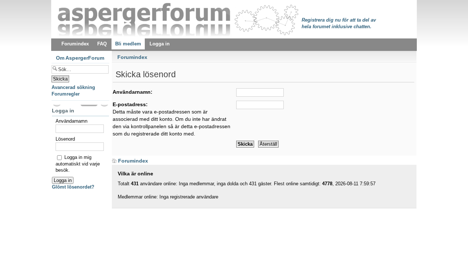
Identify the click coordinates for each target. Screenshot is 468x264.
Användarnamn (71, 121)
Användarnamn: (132, 92)
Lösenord (65, 139)
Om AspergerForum (80, 58)
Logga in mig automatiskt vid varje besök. (78, 164)
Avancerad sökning (73, 87)
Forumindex (132, 57)
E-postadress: (130, 104)
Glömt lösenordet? (73, 187)
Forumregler (66, 94)
